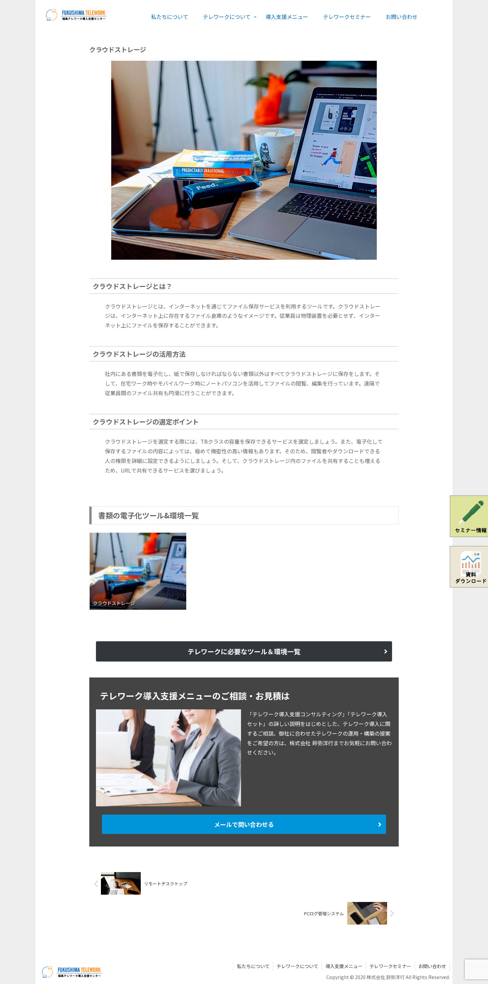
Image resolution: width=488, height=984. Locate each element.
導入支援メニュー (344, 966)
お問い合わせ (432, 966)
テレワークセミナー (390, 966)
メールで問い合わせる (244, 824)
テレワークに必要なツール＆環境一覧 (244, 651)
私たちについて (253, 966)
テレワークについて (297, 966)
